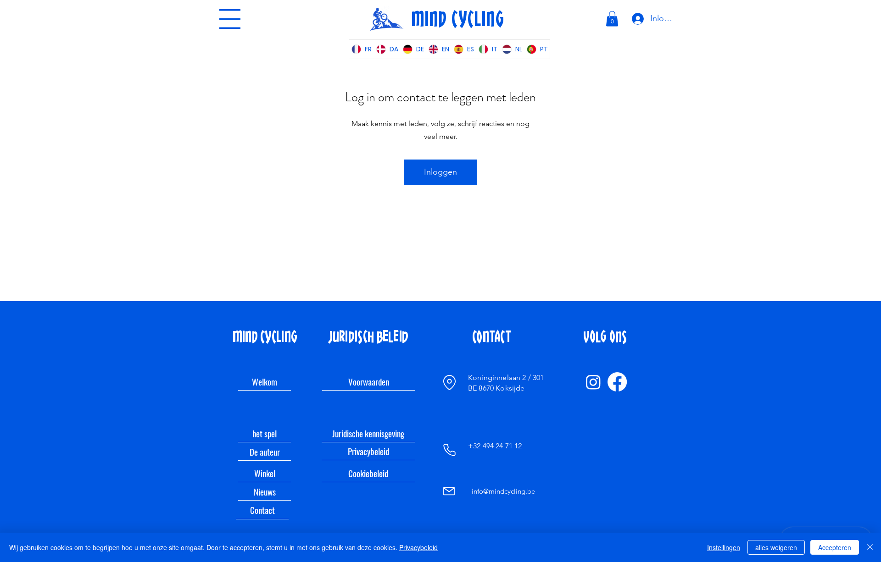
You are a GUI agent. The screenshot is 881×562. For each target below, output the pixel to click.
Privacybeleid (418, 547)
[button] (229, 19)
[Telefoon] (449, 450)
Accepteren (834, 547)
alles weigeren (776, 547)
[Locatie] (449, 382)
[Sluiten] (869, 547)
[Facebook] (617, 381)
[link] (612, 18)
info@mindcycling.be (503, 491)
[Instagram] (593, 381)
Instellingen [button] (723, 547)
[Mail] (449, 491)
